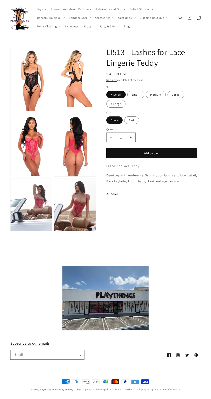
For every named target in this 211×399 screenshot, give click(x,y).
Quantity (111, 129)
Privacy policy (103, 389)
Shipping (111, 79)
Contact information (168, 389)
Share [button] (115, 194)
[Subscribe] (79, 355)
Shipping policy (145, 389)
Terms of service (123, 389)
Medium (155, 94)
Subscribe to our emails (30, 343)
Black (114, 120)
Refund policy (84, 389)
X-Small (116, 94)
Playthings (45, 389)
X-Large (116, 104)
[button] (41, 9)
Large (176, 94)
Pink (132, 120)
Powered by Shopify (62, 389)
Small (136, 94)
